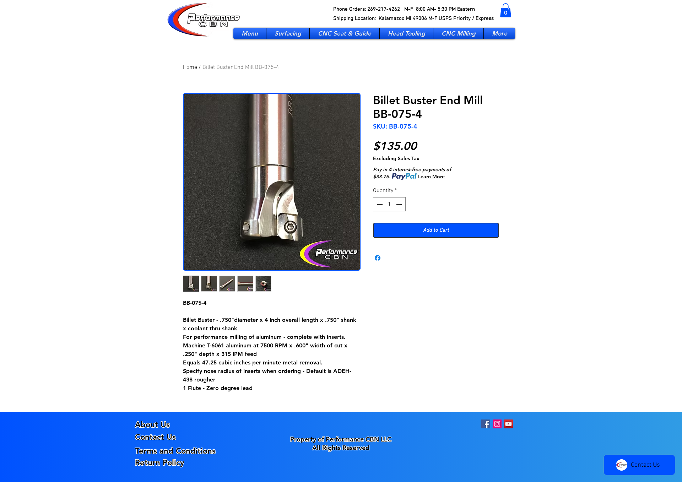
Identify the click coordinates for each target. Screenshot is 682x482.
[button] (506, 10)
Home (190, 67)
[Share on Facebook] (377, 258)
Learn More (431, 176)
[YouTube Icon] (508, 423)
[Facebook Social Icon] (485, 423)
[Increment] (400, 204)
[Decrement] (379, 204)
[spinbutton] (389, 204)
